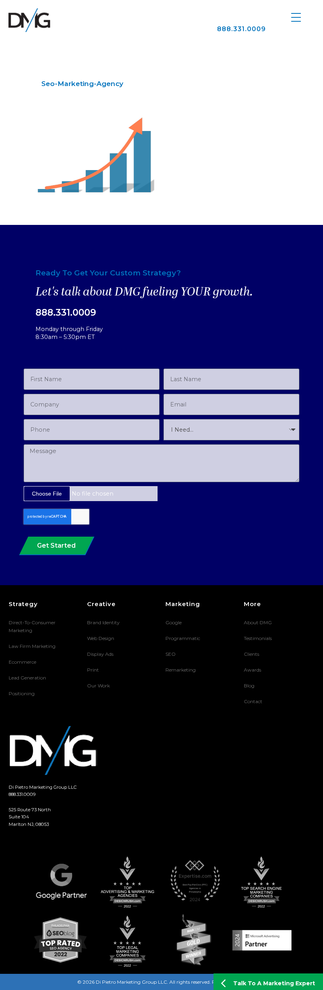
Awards (252, 670)
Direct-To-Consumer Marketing (32, 626)
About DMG (258, 622)
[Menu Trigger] (296, 17)
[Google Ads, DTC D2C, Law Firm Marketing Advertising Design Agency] (29, 20)
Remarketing (180, 670)
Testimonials (258, 638)
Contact (253, 701)
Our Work (98, 686)
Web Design (100, 638)
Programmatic (182, 638)
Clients (251, 654)
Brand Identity (103, 622)
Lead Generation (27, 678)
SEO (170, 654)
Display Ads (100, 654)
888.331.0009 (241, 29)
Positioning (22, 693)
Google (173, 622)
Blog (249, 686)
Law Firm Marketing (32, 646)
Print (93, 670)
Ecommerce (22, 662)
